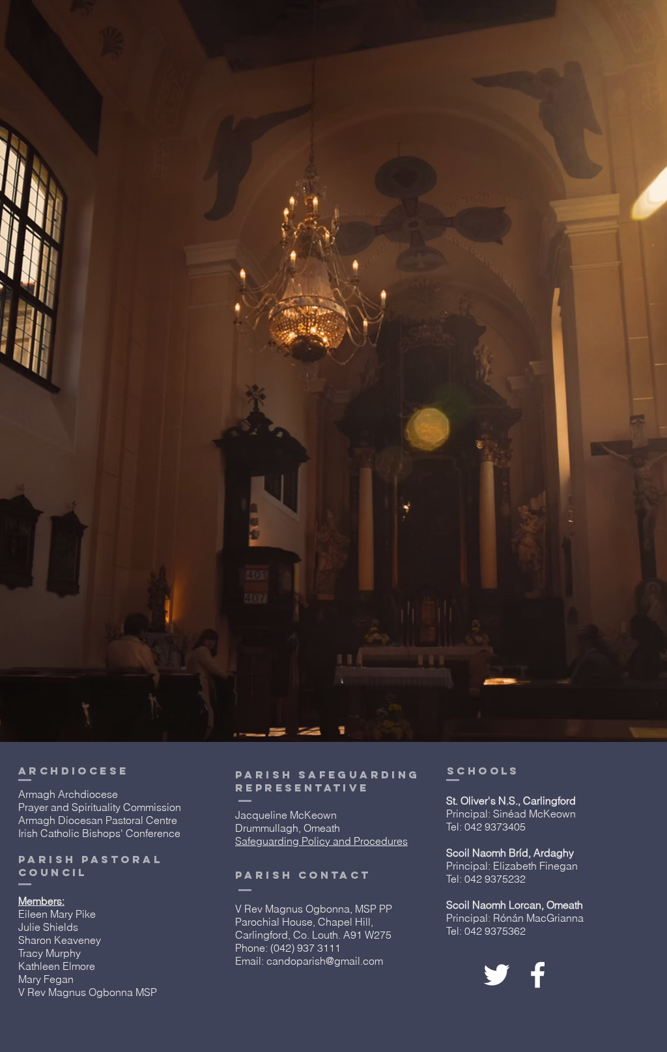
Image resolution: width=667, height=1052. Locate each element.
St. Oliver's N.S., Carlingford (511, 800)
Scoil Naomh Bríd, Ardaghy (510, 852)
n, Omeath (559, 904)
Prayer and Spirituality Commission (99, 807)
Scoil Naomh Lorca (490, 904)
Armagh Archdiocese (68, 794)
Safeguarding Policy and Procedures (321, 840)
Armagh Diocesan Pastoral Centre (97, 820)
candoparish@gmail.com (324, 960)
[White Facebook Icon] (537, 975)
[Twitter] (496, 975)
